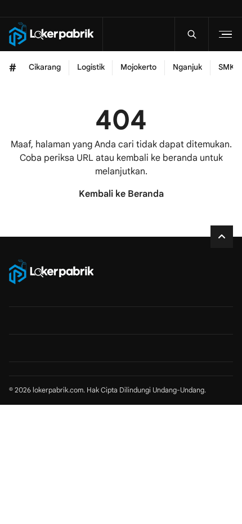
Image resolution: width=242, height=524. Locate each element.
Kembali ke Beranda (121, 194)
